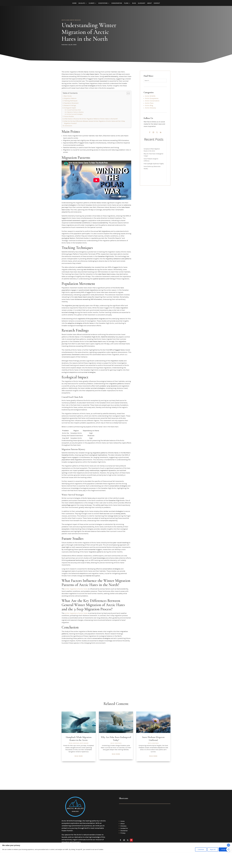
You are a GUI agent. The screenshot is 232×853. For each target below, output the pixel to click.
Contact (157, 3)
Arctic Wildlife (84, 743)
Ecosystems (103, 3)
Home (74, 3)
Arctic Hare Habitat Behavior (71, 20)
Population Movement (71, 103)
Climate (92, 3)
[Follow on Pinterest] (131, 840)
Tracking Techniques (70, 101)
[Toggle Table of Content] (127, 93)
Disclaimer (124, 830)
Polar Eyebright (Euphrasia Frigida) (154, 163)
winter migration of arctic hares (76, 589)
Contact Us (124, 828)
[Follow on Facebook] (149, 132)
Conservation (116, 3)
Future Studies (69, 116)
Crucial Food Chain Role (74, 110)
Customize (201, 849)
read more (79, 756)
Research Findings (70, 105)
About (149, 3)
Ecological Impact (70, 108)
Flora (126, 3)
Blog (134, 3)
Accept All (224, 849)
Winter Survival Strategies (75, 114)
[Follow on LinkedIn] (160, 132)
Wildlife (81, 3)
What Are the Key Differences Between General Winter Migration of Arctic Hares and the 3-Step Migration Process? (94, 122)
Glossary (141, 3)
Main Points (68, 96)
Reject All (212, 849)
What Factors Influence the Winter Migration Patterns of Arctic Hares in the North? (91, 119)
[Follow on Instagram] (153, 132)
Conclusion (68, 126)
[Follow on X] (157, 132)
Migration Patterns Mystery (75, 112)
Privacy (122, 833)
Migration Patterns (70, 98)
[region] (116, 848)
